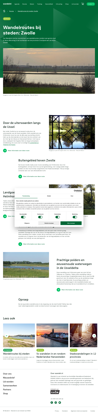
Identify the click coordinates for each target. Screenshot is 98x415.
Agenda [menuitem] (16, 4)
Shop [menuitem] (67, 4)
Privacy (57, 411)
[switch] (40, 217)
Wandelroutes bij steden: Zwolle (28, 11)
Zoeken (90, 4)
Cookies (92, 411)
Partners (7, 390)
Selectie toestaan (49, 223)
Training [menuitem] (39, 4)
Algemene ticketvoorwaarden (79, 411)
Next (94, 336)
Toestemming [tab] (26, 196)
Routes (11, 11)
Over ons (7, 374)
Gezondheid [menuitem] (49, 4)
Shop (5, 394)
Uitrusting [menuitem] (59, 4)
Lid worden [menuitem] (75, 4)
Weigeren (27, 223)
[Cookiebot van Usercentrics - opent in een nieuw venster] (75, 191)
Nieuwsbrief (9, 378)
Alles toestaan (71, 223)
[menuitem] (7, 4)
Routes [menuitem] (24, 4)
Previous (7, 336)
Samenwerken (10, 386)
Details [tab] (49, 196)
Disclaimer (65, 411)
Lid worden (8, 382)
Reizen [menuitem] (32, 4)
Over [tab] (72, 196)
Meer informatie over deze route (18, 150)
